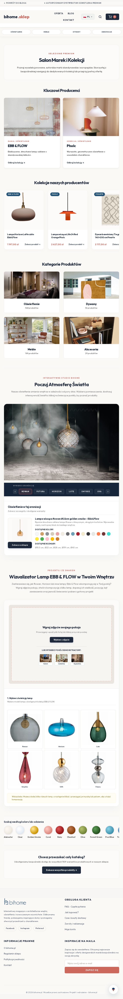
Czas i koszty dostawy (75, 918)
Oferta (58, 13)
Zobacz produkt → (33, 244)
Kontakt (68, 20)
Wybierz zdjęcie (61, 640)
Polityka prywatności (14, 959)
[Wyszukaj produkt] (100, 17)
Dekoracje (107, 32)
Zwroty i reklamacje (74, 923)
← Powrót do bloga (15, 3)
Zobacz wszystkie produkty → (61, 870)
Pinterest (40, 928)
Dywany (76, 32)
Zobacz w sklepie (20, 545)
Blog (71, 13)
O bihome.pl (10, 948)
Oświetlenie (16, 32)
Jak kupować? (72, 912)
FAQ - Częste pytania (75, 906)
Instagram (24, 928)
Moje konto (70, 929)
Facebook (10, 928)
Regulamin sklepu (12, 953)
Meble (46, 32)
